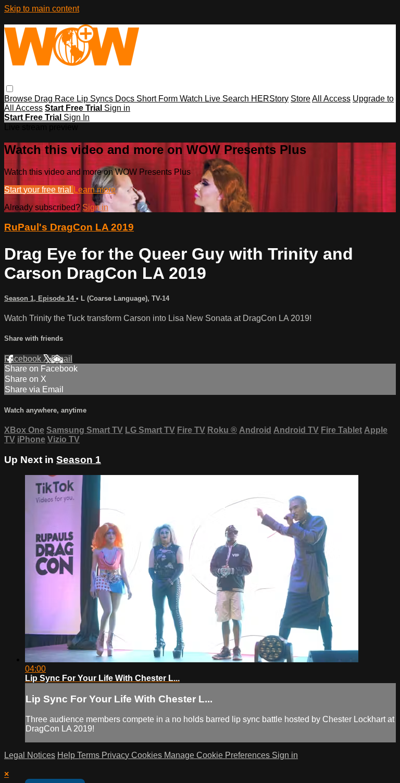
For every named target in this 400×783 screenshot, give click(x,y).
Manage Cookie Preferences (218, 755)
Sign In (77, 117)
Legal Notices (29, 755)
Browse (19, 98)
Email (61, 358)
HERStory (270, 98)
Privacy (116, 755)
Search (236, 98)
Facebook (23, 358)
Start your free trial (38, 189)
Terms (89, 755)
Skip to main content (41, 8)
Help (67, 755)
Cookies (147, 755)
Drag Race (55, 98)
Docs (125, 98)
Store (300, 98)
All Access (331, 98)
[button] (9, 88)
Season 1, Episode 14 (40, 298)
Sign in (117, 108)
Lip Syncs (96, 98)
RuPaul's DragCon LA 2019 (69, 227)
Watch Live (201, 98)
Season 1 (78, 459)
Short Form (158, 98)
